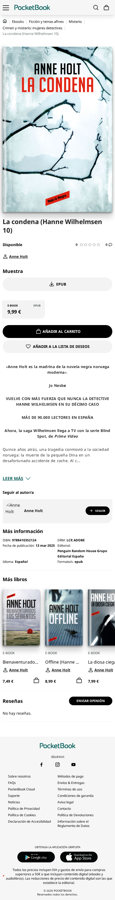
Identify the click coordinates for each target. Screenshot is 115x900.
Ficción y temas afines (46, 21)
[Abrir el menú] (6, 7)
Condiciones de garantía (75, 795)
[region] (57, 630)
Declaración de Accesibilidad (29, 821)
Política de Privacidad (24, 808)
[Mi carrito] (106, 7)
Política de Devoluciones (75, 815)
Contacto (64, 808)
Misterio (75, 21)
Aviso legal (65, 802)
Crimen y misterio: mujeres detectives (32, 28)
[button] (89, 244)
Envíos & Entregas (71, 782)
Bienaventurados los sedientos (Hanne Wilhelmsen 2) (21, 662)
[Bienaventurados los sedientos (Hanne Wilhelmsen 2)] (21, 617)
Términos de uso (69, 789)
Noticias (14, 802)
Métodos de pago (70, 776)
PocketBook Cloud (21, 789)
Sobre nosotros (19, 776)
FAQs (12, 782)
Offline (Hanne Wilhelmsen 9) (63, 662)
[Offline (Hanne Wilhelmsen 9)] (63, 617)
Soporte (14, 795)
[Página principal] (32, 7)
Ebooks (18, 21)
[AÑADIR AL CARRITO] (36, 680)
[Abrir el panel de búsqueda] (95, 7)
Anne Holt (33, 510)
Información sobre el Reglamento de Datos (73, 823)
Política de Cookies (22, 815)
